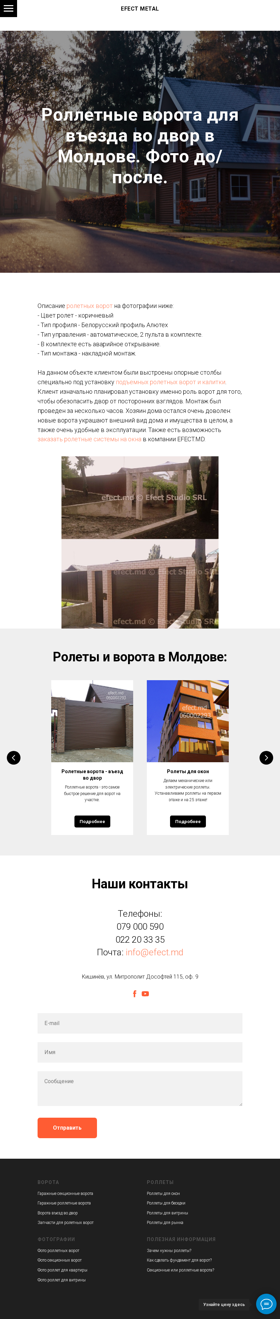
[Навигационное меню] (8, 8)
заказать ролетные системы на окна (89, 988)
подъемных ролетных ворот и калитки (170, 931)
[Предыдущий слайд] (13, 1307)
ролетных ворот (90, 855)
